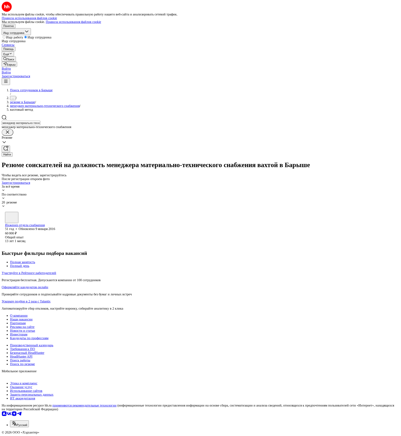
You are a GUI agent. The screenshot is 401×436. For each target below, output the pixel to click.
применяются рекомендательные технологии (84, 405)
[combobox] (21, 123)
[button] (6, 68)
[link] (9, 59)
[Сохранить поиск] (6, 148)
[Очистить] (7, 132)
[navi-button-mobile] (6, 81)
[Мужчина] (11, 217)
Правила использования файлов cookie (73, 22)
